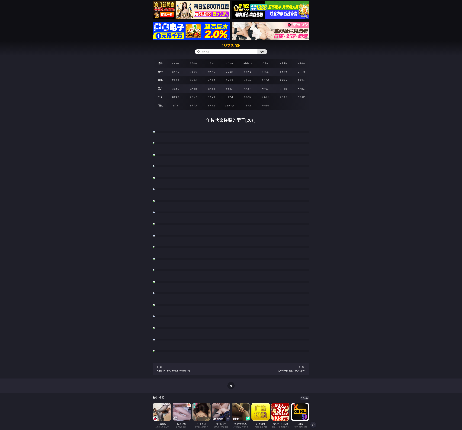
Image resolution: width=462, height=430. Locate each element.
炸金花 (265, 63)
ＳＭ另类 (301, 72)
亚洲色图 (193, 88)
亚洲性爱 (175, 80)
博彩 (160, 63)
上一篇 (173, 369)
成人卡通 (211, 80)
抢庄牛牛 (301, 63)
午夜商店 (193, 105)
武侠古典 (229, 97)
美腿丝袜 (247, 88)
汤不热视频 (229, 105)
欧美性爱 (229, 80)
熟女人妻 (247, 72)
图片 (160, 88)
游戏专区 (229, 63)
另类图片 (301, 88)
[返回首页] (313, 425)
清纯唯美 (265, 88)
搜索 (262, 52)
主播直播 (283, 72)
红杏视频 (247, 105)
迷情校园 (247, 97)
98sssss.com (231, 45)
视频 (160, 71)
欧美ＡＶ (211, 72)
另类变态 (301, 80)
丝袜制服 (265, 72)
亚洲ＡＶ (175, 72)
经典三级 (265, 80)
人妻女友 (211, 97)
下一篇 (291, 369)
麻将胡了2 (247, 63)
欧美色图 (211, 88)
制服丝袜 (247, 80)
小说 (160, 97)
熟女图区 (283, 88)
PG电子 (175, 63)
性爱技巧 (301, 97)
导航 (160, 105)
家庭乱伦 (193, 97)
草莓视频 (211, 105)
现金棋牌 (283, 63)
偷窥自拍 (175, 88)
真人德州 (193, 63)
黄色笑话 (283, 97)
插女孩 (175, 105)
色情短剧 (265, 105)
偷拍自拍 (193, 80)
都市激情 (175, 97)
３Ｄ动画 (229, 72)
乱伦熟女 (283, 80)
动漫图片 (229, 88)
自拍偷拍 (193, 72)
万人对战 (211, 63)
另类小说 (265, 97)
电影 (160, 80)
